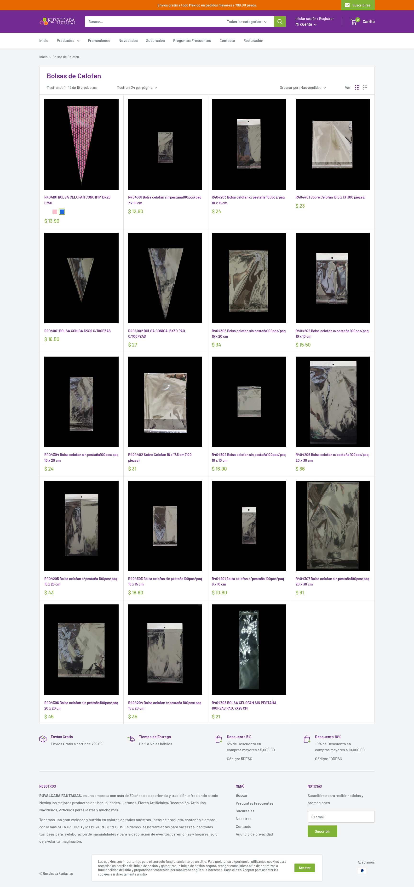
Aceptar (304, 868)
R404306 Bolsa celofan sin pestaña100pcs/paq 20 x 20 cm (81, 705)
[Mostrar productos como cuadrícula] (357, 87)
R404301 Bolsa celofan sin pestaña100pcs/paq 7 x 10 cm (164, 200)
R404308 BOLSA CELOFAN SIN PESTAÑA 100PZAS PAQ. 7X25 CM (244, 705)
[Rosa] (54, 212)
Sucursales (155, 40)
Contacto (227, 40)
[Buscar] (280, 21)
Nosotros (244, 818)
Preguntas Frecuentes (192, 40)
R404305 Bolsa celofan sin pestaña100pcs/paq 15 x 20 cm (249, 333)
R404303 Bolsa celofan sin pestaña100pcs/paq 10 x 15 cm (165, 581)
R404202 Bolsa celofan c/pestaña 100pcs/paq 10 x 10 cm (332, 333)
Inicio (43, 40)
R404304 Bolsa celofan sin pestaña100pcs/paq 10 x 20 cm (81, 457)
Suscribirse (361, 5)
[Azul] (62, 212)
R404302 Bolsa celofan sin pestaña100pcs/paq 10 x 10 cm (249, 457)
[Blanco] (47, 212)
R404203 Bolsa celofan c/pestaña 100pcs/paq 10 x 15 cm (248, 200)
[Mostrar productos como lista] (365, 87)
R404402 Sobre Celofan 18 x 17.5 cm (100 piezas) (160, 457)
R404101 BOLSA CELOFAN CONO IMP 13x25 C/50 (77, 200)
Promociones (99, 40)
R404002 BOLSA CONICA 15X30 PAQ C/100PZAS (156, 333)
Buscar (241, 795)
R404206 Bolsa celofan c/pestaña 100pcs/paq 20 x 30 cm (332, 457)
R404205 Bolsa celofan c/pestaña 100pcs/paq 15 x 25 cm (80, 581)
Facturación (253, 40)
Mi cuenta (304, 24)
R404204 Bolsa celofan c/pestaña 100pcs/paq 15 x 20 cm (164, 705)
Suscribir (322, 831)
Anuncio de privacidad (254, 834)
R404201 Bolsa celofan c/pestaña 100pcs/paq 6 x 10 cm (248, 581)
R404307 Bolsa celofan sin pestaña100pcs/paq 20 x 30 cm (332, 581)
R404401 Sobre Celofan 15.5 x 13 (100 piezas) (330, 197)
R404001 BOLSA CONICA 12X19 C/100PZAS (77, 331)
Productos (65, 40)
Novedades (128, 40)
